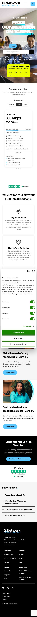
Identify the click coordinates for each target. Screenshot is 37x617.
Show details (27, 326)
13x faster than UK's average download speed (16, 502)
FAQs (5, 578)
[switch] (32, 307)
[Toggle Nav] (26, 4)
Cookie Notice (6, 596)
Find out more (10, 372)
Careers (21, 558)
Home (13, 46)
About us (21, 554)
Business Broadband (10, 558)
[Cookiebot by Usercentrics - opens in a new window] (27, 271)
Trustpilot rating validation (15, 515)
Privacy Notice (6, 593)
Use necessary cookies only (18, 344)
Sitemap (4, 599)
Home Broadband (9, 554)
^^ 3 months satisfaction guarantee (18, 509)
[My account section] (33, 4)
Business (23, 46)
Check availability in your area (18, 459)
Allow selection (18, 338)
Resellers (6, 562)
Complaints (7, 575)
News (20, 562)
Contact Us (7, 571)
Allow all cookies (18, 332)
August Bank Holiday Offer (15, 495)
